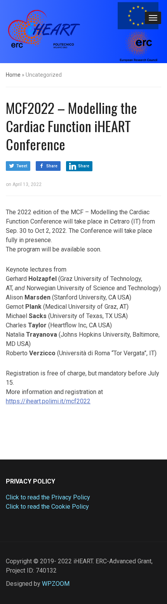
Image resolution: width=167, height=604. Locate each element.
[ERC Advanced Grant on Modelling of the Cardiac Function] (45, 30)
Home (13, 75)
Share (51, 166)
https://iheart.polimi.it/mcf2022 (48, 401)
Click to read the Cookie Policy (47, 506)
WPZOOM (56, 583)
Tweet (21, 166)
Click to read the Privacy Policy (48, 497)
